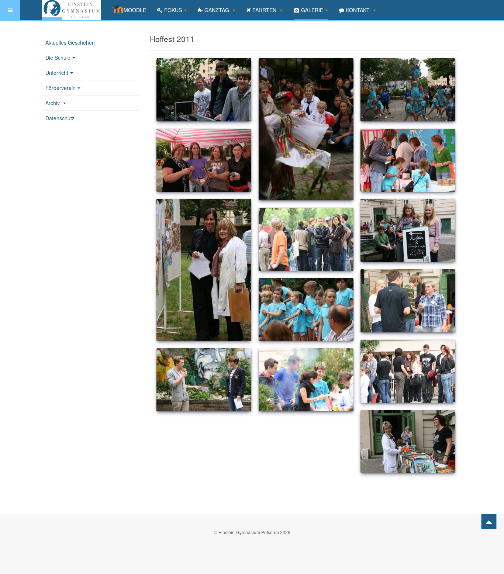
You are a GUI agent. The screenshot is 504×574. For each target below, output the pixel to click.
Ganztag (217, 10)
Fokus (173, 10)
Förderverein (60, 87)
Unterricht (56, 72)
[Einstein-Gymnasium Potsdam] (71, 10)
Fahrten (265, 10)
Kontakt (358, 10)
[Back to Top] (489, 521)
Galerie (312, 10)
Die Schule (57, 57)
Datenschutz (60, 118)
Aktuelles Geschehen (70, 42)
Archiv (53, 103)
